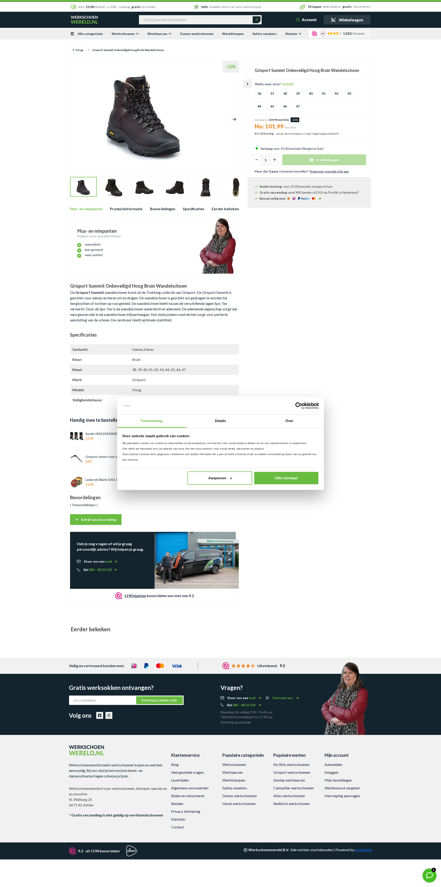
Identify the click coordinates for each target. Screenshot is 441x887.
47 (298, 106)
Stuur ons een (98, 561)
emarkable (363, 849)
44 (259, 106)
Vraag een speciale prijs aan (329, 171)
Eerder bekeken (225, 209)
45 (272, 106)
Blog (175, 764)
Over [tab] (289, 421)
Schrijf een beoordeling (98, 519)
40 (311, 93)
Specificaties (193, 209)
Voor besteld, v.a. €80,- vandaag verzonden (117, 7)
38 (285, 93)
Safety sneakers (264, 34)
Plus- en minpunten (86, 209)
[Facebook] (99, 715)
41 (323, 93)
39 (298, 93)
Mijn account (337, 755)
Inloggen (331, 772)
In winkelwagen (327, 160)
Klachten (178, 819)
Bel (98, 570)
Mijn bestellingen (338, 780)
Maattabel (288, 83)
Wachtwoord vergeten (342, 788)
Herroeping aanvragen (342, 795)
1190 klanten (135, 595)
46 (285, 106)
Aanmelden (333, 764)
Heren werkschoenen (239, 803)
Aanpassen (217, 478)
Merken (291, 34)
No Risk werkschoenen (291, 764)
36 (259, 93)
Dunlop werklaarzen (289, 780)
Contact (177, 827)
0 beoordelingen (84, 505)
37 (272, 93)
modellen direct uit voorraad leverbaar (231, 7)
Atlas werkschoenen (289, 795)
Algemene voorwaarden (190, 788)
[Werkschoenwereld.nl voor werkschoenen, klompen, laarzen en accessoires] (84, 19)
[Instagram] (108, 715)
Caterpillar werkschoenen (293, 788)
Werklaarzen (157, 34)
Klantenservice (185, 755)
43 (349, 93)
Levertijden (180, 780)
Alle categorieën (90, 34)
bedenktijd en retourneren (339, 7)
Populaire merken (289, 755)
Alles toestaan (286, 478)
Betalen (177, 803)
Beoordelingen (162, 209)
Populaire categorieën (243, 755)
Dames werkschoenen (197, 34)
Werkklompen (233, 34)
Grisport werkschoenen (291, 772)
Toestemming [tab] (151, 421)
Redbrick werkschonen (291, 803)
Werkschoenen (123, 34)
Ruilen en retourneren (187, 795)
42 (336, 93)
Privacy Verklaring (185, 811)
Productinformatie (126, 209)
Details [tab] (220, 421)
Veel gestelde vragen (187, 772)
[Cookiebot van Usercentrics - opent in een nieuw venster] (299, 405)
